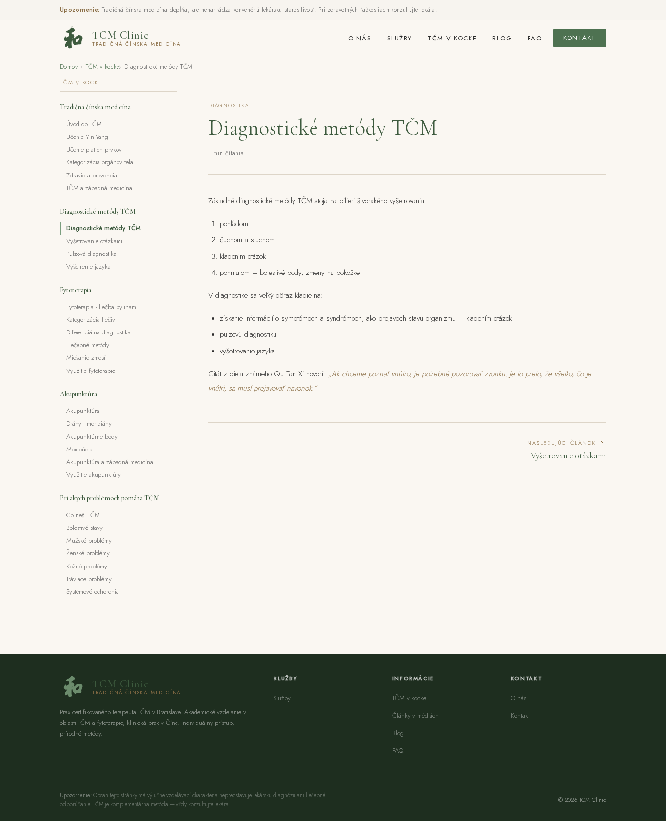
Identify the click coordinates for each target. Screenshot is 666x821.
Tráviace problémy (89, 579)
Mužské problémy (89, 540)
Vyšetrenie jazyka (88, 266)
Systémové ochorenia (92, 591)
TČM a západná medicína (99, 188)
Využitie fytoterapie (90, 370)
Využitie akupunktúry (93, 474)
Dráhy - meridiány (89, 423)
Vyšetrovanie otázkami (94, 241)
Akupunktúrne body (92, 436)
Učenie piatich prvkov (94, 149)
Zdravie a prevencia (91, 175)
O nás (360, 38)
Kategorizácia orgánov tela (99, 162)
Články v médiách (415, 715)
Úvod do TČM (84, 124)
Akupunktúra (82, 410)
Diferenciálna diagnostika (98, 332)
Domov (69, 66)
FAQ (535, 38)
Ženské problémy (88, 553)
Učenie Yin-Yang (87, 136)
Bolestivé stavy (84, 527)
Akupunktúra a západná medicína (109, 462)
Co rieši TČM (83, 515)
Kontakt (579, 37)
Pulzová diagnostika (91, 253)
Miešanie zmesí (85, 357)
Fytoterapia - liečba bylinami (101, 307)
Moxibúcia (79, 449)
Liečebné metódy (87, 345)
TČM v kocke (452, 38)
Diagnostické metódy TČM (103, 228)
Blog (502, 38)
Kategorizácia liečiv (90, 319)
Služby (399, 38)
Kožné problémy (86, 566)
